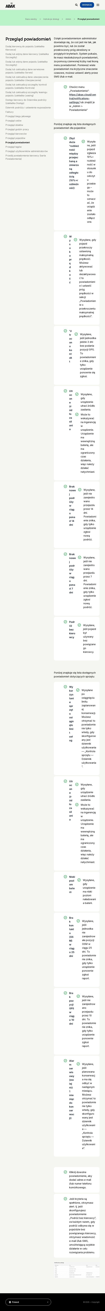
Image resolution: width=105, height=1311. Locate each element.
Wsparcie (87, 5)
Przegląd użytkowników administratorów (26, 151)
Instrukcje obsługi (51, 19)
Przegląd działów (14, 125)
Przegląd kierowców (16, 133)
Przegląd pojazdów (15, 138)
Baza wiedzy (31, 19)
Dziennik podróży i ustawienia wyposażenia (28, 107)
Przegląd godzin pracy (17, 129)
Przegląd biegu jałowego (18, 116)
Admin (68, 19)
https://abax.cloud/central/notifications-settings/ (82, 98)
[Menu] (98, 5)
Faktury (9, 112)
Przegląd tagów (13, 146)
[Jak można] (76, 4)
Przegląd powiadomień (17, 142)
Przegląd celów (13, 120)
